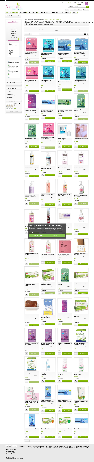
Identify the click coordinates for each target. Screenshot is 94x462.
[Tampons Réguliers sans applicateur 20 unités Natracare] (65, 392)
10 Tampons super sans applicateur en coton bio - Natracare (79, 53)
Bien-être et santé (13, 27)
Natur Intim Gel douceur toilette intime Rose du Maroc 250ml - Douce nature (47, 256)
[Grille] (85, 34)
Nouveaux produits (32, 446)
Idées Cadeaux (10, 15)
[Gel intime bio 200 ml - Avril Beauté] (48, 186)
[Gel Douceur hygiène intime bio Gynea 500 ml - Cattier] (65, 158)
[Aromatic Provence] (14, 6)
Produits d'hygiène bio (39, 19)
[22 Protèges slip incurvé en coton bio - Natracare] (65, 102)
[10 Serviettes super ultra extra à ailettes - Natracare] (32, 44)
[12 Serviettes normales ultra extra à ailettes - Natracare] (32, 72)
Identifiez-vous (71, 2)
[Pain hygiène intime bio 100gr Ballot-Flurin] (81, 245)
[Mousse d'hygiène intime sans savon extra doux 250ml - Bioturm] (81, 216)
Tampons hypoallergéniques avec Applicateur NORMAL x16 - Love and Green (32, 402)
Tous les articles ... (12, 75)
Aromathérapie (33, 12)
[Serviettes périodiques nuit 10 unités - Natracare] (48, 335)
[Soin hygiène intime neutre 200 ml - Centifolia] (48, 365)
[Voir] (26, 62)
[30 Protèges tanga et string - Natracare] (32, 130)
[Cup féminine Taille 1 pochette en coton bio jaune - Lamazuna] (81, 130)
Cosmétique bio (14, 29)
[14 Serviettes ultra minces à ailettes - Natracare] (81, 72)
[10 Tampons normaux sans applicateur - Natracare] (65, 45)
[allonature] (13, 51)
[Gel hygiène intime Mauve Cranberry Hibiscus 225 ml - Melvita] (32, 187)
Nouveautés (11, 82)
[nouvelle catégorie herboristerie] (12, 0)
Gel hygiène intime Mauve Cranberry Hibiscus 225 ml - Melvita (30, 196)
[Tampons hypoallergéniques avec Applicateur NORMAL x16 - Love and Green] (32, 393)
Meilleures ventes (43, 446)
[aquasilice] (13, 55)
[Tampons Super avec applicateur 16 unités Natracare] (32, 421)
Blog (18, 15)
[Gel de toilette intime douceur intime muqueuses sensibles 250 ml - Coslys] (32, 158)
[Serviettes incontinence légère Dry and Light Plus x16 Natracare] (65, 306)
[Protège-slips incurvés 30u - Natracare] (65, 275)
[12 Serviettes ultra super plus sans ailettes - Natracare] (65, 74)
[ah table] (13, 48)
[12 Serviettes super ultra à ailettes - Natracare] (48, 72)
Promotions (11, 101)
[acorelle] (13, 46)
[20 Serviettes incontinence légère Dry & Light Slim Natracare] (32, 101)
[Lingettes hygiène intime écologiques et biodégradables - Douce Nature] (65, 216)
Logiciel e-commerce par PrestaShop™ (79, 447)
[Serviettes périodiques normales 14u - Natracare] (32, 335)
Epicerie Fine (65, 12)
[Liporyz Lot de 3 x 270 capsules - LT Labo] (9, 106)
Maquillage (23, 12)
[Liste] (87, 34)
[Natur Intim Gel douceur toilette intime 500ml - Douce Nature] (32, 245)
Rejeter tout (38, 235)
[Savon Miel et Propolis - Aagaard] (32, 306)
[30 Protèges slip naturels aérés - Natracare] (81, 101)
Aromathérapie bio (14, 23)
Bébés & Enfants (14, 25)
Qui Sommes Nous (11, 92)
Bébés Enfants (55, 12)
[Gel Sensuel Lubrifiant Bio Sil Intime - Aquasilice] (48, 216)
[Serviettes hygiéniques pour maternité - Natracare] (48, 307)
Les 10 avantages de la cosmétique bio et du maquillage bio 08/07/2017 (13, 67)
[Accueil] (7, 12)
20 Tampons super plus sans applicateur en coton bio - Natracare (47, 111)
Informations (11, 89)
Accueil (25, 19)
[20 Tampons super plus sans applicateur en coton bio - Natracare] (48, 102)
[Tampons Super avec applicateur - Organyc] (81, 393)
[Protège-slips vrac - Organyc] (81, 275)
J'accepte (56, 235)
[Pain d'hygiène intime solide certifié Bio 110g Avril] (65, 247)
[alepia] (13, 49)
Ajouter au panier (50, 61)
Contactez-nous (61, 446)
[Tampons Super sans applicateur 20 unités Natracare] (81, 421)
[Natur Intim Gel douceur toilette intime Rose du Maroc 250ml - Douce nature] (48, 247)
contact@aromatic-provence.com (16, 458)
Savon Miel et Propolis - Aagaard (31, 315)
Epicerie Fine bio (14, 31)
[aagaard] (13, 44)
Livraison (9, 91)
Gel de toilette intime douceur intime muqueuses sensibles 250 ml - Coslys (31, 167)
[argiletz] (13, 57)
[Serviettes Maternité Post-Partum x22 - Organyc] (81, 306)
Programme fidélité (11, 95)
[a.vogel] (13, 43)
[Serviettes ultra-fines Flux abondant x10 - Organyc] (81, 335)
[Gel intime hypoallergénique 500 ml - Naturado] (81, 187)
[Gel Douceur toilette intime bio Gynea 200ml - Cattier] (81, 158)
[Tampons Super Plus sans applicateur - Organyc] (48, 421)
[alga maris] (13, 50)
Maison (75, 12)
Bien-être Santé (44, 12)
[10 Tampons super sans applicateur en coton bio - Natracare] (81, 44)
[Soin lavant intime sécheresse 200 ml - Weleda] (81, 365)
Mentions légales (77, 446)
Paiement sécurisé (10, 94)
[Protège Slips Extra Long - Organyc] (32, 275)
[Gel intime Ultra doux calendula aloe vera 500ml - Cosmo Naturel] (32, 217)
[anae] (13, 53)
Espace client (73, 9)
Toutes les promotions (14, 111)
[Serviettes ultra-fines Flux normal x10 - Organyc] (32, 364)
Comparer (28, 59)
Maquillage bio (14, 37)
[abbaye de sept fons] (13, 45)
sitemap (66, 447)
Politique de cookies (34, 232)
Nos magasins (10, 97)
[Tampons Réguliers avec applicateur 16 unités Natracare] (48, 392)
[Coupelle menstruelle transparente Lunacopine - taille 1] (65, 130)
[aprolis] (13, 54)
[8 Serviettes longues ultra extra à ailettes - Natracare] (48, 129)
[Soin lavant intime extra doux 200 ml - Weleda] (65, 365)
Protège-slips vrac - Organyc (80, 283)
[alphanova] (13, 52)
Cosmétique (13, 12)
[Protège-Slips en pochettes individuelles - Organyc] (48, 275)
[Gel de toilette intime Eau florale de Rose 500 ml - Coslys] (48, 159)
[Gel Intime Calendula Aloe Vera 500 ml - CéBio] (65, 186)
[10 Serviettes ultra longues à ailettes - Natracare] (48, 45)
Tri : (31, 34)
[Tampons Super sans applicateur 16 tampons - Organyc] (65, 421)
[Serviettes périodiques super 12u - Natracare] (65, 335)
